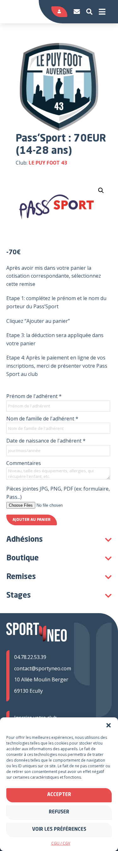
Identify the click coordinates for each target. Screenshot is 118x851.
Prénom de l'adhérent (34, 396)
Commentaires (23, 463)
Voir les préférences (59, 829)
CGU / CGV (60, 843)
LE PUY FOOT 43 (48, 163)
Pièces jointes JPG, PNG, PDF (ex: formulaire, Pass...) (58, 492)
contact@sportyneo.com (42, 668)
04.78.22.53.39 (30, 657)
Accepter (59, 795)
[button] (108, 725)
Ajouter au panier (32, 520)
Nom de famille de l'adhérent (42, 418)
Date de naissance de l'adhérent (46, 440)
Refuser (59, 812)
